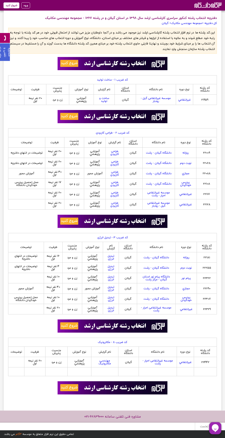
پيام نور (186, 278)
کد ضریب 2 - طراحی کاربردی (112, 132)
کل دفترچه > (209, 23)
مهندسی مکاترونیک (104, 362)
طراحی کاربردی (114, 152)
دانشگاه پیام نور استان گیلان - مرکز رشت (156, 278)
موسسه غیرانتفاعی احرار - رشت (158, 194)
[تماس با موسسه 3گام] (5, 38)
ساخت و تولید (104, 99)
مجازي (185, 173)
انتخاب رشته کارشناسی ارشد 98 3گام (207, 5)
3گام (19, 434)
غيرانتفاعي (184, 99)
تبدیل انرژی (111, 257)
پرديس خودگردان (185, 183)
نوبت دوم (185, 163)
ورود (25, 5)
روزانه (185, 152)
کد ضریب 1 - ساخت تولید (112, 79)
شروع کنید (11, 5)
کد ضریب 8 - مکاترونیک (112, 342)
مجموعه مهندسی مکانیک (186, 23)
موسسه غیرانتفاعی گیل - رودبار (156, 99)
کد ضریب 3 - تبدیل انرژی (112, 237)
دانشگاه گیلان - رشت (158, 152)
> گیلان (166, 23)
